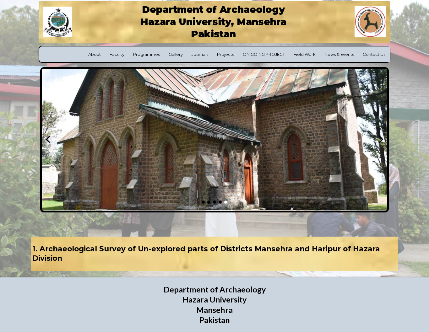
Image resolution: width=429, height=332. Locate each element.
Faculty (117, 54)
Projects (225, 54)
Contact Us (374, 54)
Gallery (176, 54)
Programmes (146, 54)
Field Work (305, 54)
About (94, 54)
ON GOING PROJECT (264, 54)
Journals (200, 54)
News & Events (339, 54)
